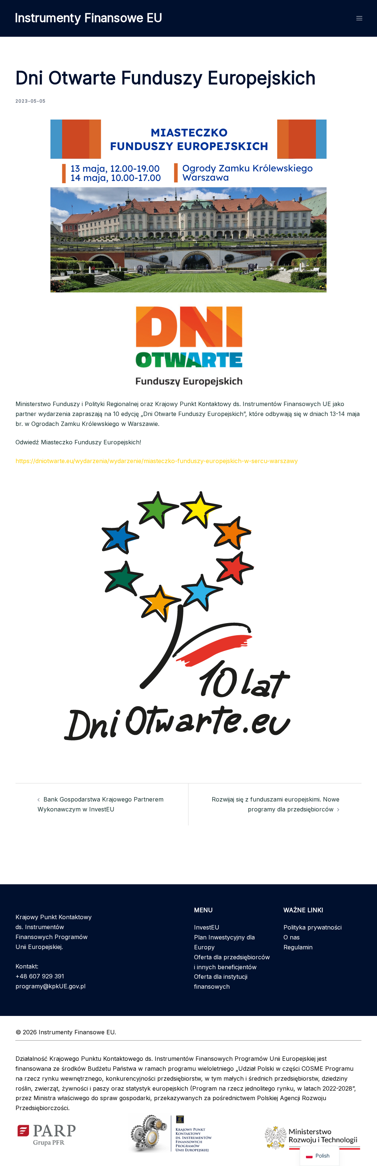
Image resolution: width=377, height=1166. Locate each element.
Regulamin (298, 947)
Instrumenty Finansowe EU (88, 18)
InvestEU (206, 927)
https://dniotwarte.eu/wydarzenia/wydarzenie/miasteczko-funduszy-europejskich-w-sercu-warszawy (156, 461)
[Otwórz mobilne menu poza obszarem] (359, 18)
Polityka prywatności (312, 927)
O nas (291, 937)
